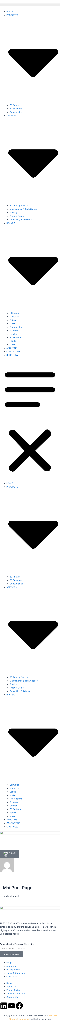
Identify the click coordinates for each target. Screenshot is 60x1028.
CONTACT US (13, 351)
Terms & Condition (15, 973)
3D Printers (15, 105)
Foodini (13, 341)
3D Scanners (16, 108)
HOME (9, 11)
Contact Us (12, 976)
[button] (30, 421)
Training (13, 212)
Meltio (13, 323)
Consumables (16, 112)
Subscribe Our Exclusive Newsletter (17, 944)
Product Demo (17, 216)
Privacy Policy (13, 969)
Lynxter (13, 334)
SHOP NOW (12, 355)
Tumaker (14, 330)
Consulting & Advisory (21, 219)
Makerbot (14, 316)
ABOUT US (11, 348)
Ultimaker (14, 313)
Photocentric (16, 327)
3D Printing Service (19, 205)
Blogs (9, 962)
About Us (11, 966)
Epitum (13, 320)
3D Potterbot (16, 337)
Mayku (13, 344)
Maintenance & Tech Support (24, 209)
